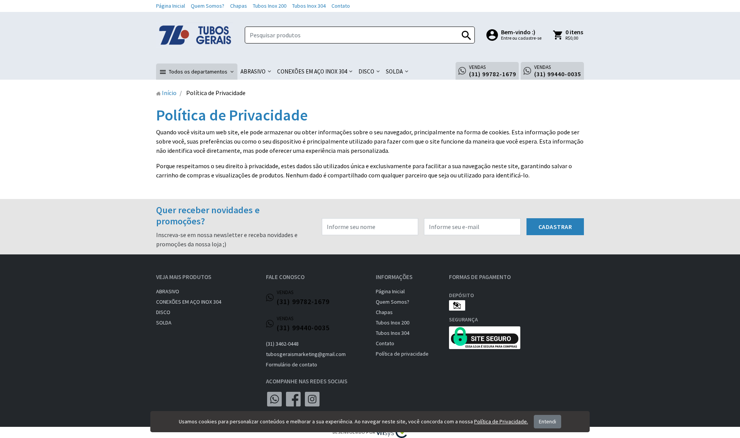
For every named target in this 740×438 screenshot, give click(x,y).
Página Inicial (170, 5)
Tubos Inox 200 (269, 5)
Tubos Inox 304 (309, 5)
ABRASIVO (167, 291)
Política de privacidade (402, 353)
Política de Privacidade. (501, 421)
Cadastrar (555, 227)
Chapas (238, 5)
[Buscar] (466, 35)
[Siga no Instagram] (312, 399)
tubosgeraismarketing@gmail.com (306, 354)
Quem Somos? (207, 5)
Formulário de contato (291, 364)
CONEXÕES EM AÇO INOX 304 (188, 301)
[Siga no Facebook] (293, 399)
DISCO (163, 312)
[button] (196, 72)
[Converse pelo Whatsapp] (274, 399)
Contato (340, 5)
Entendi (547, 421)
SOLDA (164, 322)
